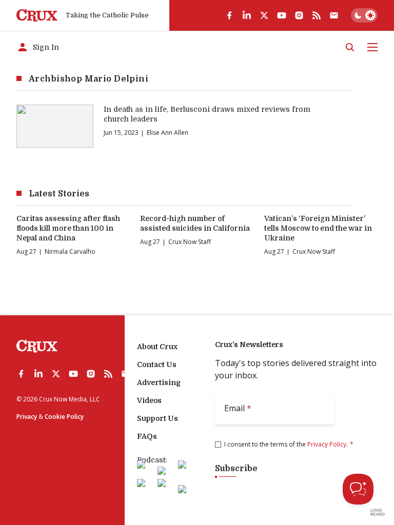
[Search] (350, 47)
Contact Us (156, 364)
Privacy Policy (326, 444)
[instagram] (299, 15)
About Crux (157, 346)
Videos (149, 400)
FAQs (147, 436)
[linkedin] (246, 15)
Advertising (159, 382)
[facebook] (229, 15)
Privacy (26, 416)
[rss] (316, 15)
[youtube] (281, 15)
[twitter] (264, 15)
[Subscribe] (334, 15)
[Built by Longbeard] (377, 512)
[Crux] (36, 15)
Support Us (157, 418)
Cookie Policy (64, 416)
